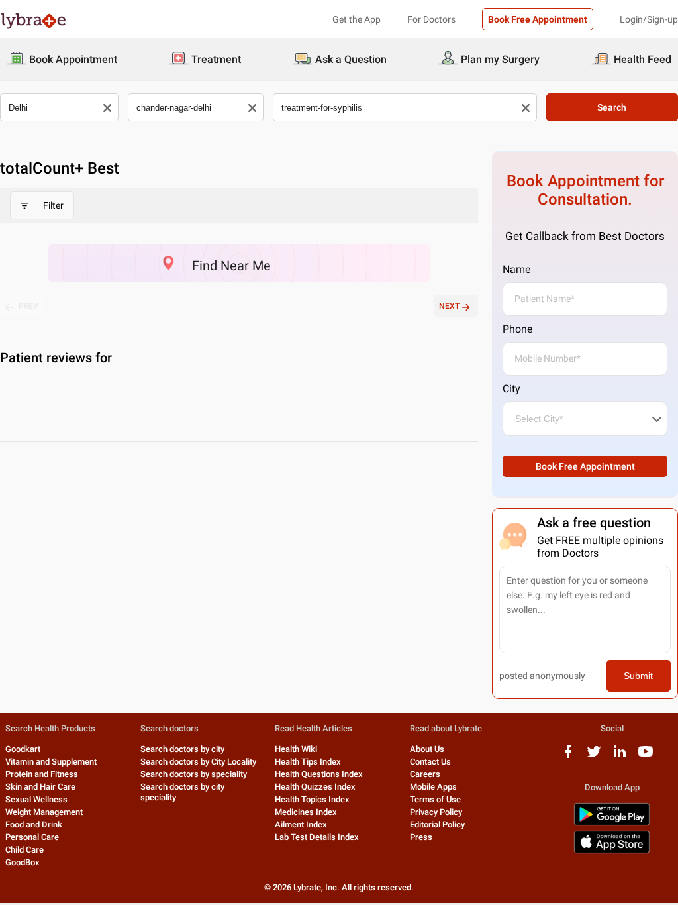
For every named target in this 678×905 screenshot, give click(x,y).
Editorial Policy (437, 824)
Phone (517, 329)
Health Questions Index (319, 774)
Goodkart (22, 749)
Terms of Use (435, 799)
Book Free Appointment (537, 19)
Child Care (24, 850)
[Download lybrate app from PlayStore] (611, 823)
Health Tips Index (308, 762)
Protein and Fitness (41, 774)
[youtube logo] (646, 756)
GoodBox (22, 862)
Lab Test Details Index (317, 837)
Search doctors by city (182, 749)
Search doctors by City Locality (198, 762)
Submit (638, 675)
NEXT (449, 306)
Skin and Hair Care (40, 787)
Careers (425, 774)
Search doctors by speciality (193, 774)
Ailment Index (301, 824)
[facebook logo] (568, 756)
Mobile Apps (433, 787)
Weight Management (44, 812)
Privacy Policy (436, 812)
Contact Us (430, 762)
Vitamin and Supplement (51, 762)
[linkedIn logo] (620, 756)
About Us (427, 749)
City (511, 388)
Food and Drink (33, 824)
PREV (28, 306)
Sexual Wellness (36, 799)
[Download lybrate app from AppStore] (611, 851)
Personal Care (32, 837)
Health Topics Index (312, 799)
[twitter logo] (594, 756)
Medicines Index (306, 812)
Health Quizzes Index (315, 787)
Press (421, 837)
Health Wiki (296, 749)
